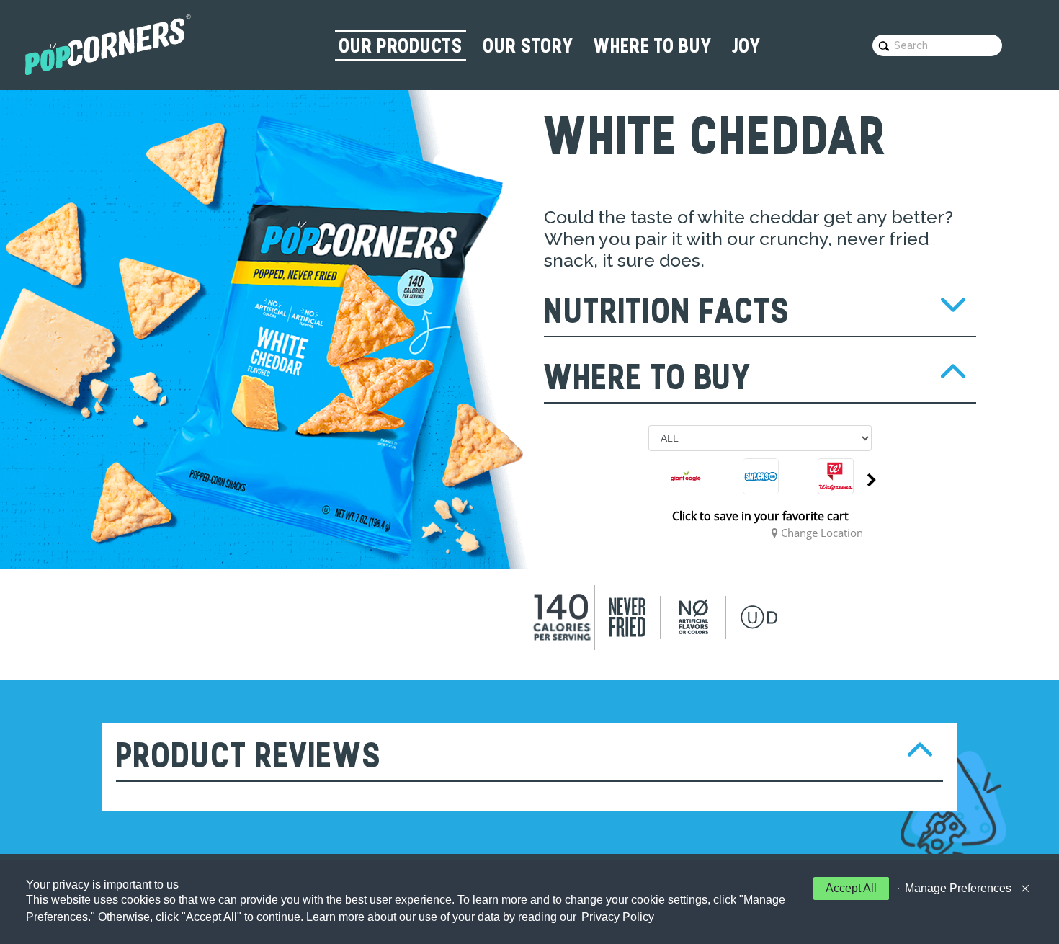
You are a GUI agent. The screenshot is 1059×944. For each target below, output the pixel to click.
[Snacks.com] (761, 476)
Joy (744, 47)
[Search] (884, 46)
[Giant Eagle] (686, 476)
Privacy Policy (617, 917)
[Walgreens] (836, 476)
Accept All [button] (851, 888)
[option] (685, 480)
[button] (954, 888)
